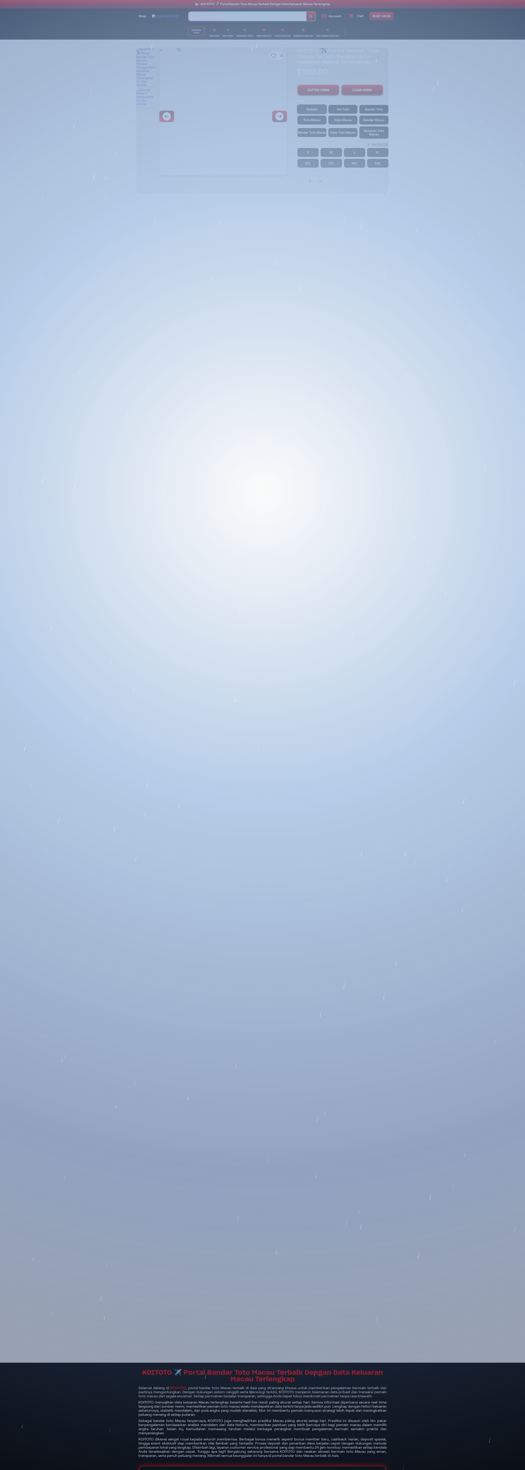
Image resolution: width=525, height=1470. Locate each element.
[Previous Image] (166, 116)
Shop (142, 16)
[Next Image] (279, 116)
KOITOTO (178, 1388)
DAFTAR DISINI (318, 90)
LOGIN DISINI (362, 90)
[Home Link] (165, 16)
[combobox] (247, 16)
